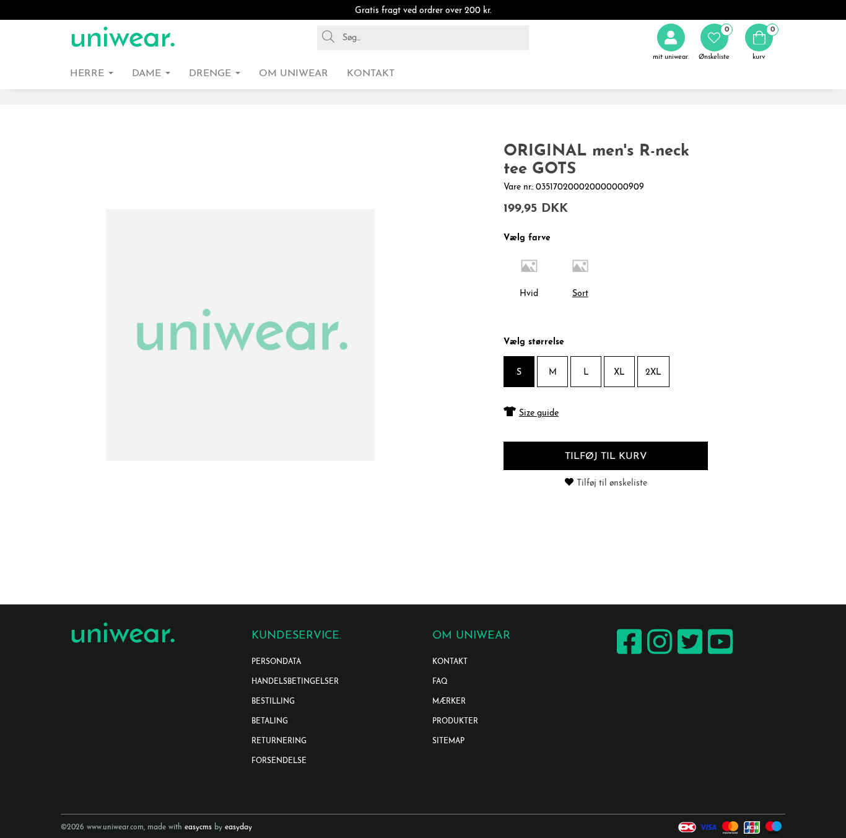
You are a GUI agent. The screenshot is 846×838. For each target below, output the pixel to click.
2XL (653, 372)
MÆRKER (449, 701)
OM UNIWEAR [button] (293, 74)
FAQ (440, 682)
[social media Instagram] (658, 653)
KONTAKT (450, 662)
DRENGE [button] (211, 74)
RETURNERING (279, 741)
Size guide (539, 413)
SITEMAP (448, 741)
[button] (714, 42)
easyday (238, 827)
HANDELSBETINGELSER (295, 682)
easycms (198, 827)
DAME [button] (148, 74)
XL (619, 372)
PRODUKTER (455, 721)
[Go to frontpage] (122, 37)
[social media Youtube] (719, 653)
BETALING (269, 721)
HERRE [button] (88, 74)
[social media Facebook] (628, 653)
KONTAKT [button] (371, 74)
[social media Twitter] (688, 653)
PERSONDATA (276, 662)
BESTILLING (273, 701)
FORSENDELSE (279, 761)
